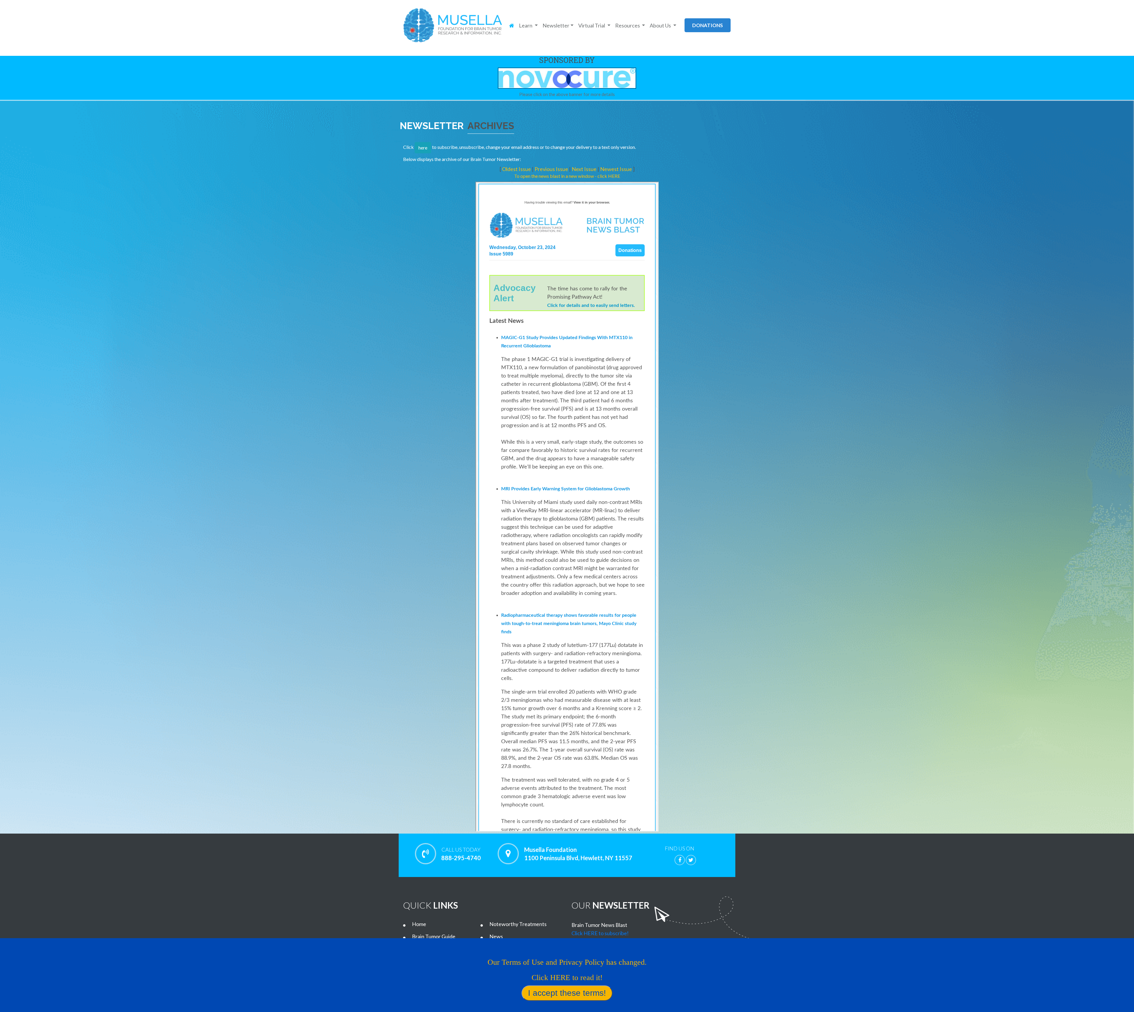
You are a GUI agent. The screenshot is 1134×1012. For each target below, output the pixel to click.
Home (419, 924)
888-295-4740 (461, 853)
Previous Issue (552, 169)
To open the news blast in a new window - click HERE (567, 176)
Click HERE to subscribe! (600, 933)
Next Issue (584, 169)
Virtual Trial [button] (592, 25)
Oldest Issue (517, 169)
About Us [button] (661, 25)
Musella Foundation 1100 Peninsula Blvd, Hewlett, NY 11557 (578, 853)
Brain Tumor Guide (433, 936)
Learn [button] (526, 25)
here (422, 147)
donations (707, 25)
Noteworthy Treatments (518, 924)
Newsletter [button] (555, 25)
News (496, 936)
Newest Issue (616, 169)
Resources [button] (628, 25)
